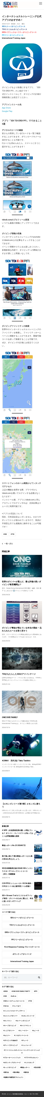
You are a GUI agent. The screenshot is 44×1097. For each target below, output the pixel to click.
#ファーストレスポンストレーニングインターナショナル (22, 1051)
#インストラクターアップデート (14, 1011)
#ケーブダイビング (9, 1025)
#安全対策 (37, 1067)
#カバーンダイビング (23, 1021)
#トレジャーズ (26, 1045)
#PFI (35, 991)
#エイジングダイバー (10, 1016)
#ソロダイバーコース (21, 1035)
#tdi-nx (6, 1006)
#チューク (25, 1040)
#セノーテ (35, 1030)
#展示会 (6, 1072)
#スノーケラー (23, 1030)
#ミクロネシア (29, 1062)
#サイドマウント (25, 1025)
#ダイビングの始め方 (10, 1040)
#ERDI (5, 991)
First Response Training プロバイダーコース (22, 947)
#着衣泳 (26, 1072)
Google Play (7, 111)
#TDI (12, 534)
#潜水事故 (16, 1072)
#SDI (5, 534)
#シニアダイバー (9, 1030)
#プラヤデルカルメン (31, 1057)
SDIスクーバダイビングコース (13, 26)
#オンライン (7, 1021)
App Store (6, 108)
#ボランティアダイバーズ (12, 1062)
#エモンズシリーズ (28, 1016)
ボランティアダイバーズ (22, 954)
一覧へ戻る (8, 544)
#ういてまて (16, 1006)
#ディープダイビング (10, 1045)
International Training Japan (13, 38)
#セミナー (6, 1035)
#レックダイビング (9, 1067)
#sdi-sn (13, 996)
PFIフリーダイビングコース (12, 35)
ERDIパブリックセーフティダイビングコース (19, 32)
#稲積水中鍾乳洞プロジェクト (13, 1077)
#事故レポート (25, 1067)
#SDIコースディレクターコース (13, 1001)
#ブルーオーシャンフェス (12, 1057)
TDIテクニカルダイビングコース (14, 29)
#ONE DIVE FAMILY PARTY (21, 991)
